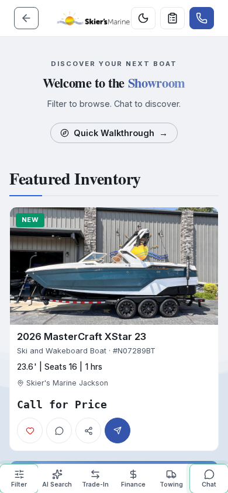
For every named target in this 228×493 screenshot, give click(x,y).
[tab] (19, 478)
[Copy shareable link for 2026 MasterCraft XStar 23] (88, 430)
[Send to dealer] (172, 18)
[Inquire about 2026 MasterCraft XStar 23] (117, 430)
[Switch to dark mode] (143, 18)
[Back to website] (26, 18)
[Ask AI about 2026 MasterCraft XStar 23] (59, 430)
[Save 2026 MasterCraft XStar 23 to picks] (30, 430)
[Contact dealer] (201, 18)
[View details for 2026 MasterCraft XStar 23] (114, 328)
